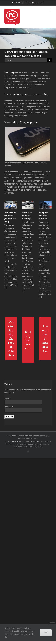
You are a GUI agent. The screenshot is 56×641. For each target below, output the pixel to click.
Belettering (9, 72)
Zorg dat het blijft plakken (43, 215)
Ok (45, 632)
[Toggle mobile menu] (50, 10)
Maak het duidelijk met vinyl (27, 215)
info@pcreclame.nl (36, 3)
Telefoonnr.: (9, 406)
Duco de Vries (35, 441)
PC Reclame (16, 441)
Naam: (7, 398)
